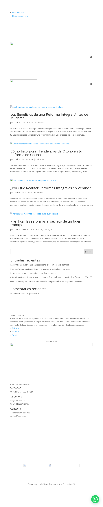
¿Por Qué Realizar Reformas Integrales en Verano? (50, 188)
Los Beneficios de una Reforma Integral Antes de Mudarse (49, 116)
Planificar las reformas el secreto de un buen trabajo (45, 223)
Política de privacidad (36, 491)
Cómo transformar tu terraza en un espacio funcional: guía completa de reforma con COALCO (51, 277)
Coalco (17, 122)
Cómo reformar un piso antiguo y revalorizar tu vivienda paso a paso (40, 269)
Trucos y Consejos (44, 229)
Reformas (39, 122)
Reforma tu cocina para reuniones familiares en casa (33, 273)
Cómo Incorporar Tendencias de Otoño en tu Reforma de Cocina (46, 153)
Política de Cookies (55, 491)
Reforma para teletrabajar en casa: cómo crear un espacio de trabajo (40, 265)
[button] (95, 499)
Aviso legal (20, 491)
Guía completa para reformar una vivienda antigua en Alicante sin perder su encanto (46, 281)
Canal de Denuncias (74, 491)
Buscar (88, 251)
